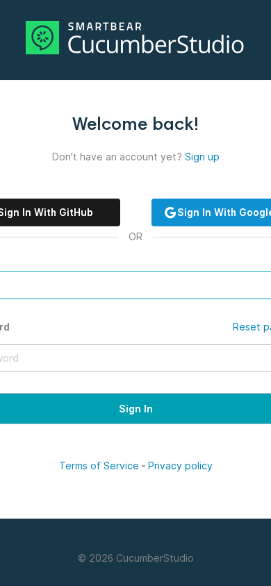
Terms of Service (99, 465)
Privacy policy (180, 465)
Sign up (202, 156)
